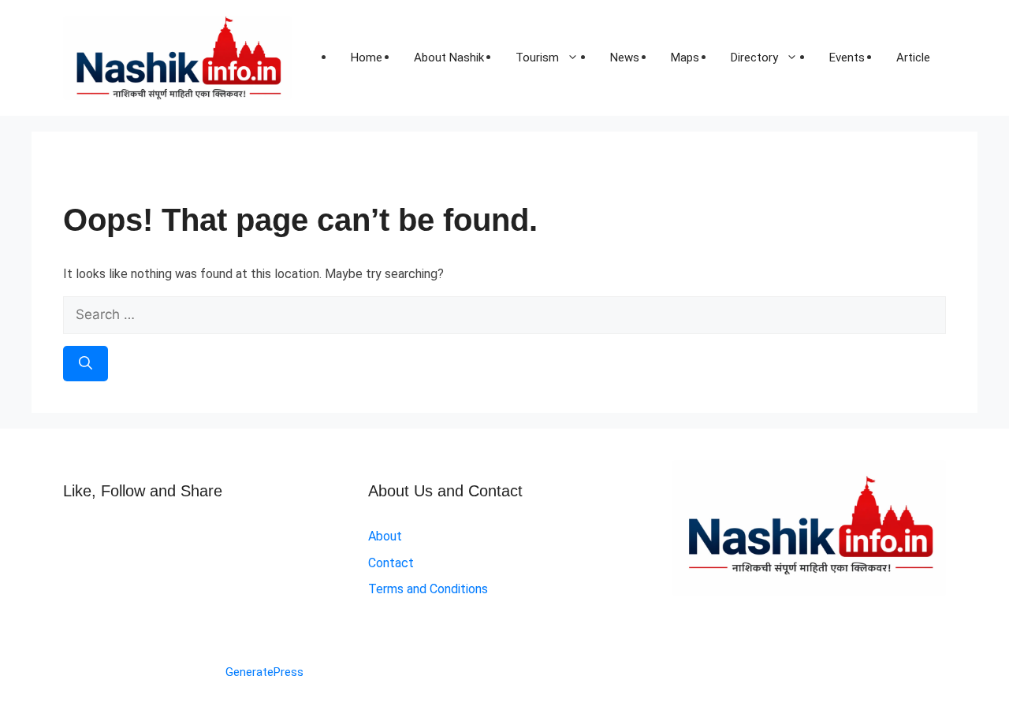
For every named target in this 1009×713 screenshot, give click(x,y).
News (624, 57)
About (385, 536)
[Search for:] (504, 314)
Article (913, 57)
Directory (754, 57)
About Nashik (449, 57)
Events (847, 57)
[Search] (85, 364)
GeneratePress (264, 672)
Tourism (537, 57)
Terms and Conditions (428, 588)
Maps (685, 57)
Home (366, 57)
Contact (391, 562)
